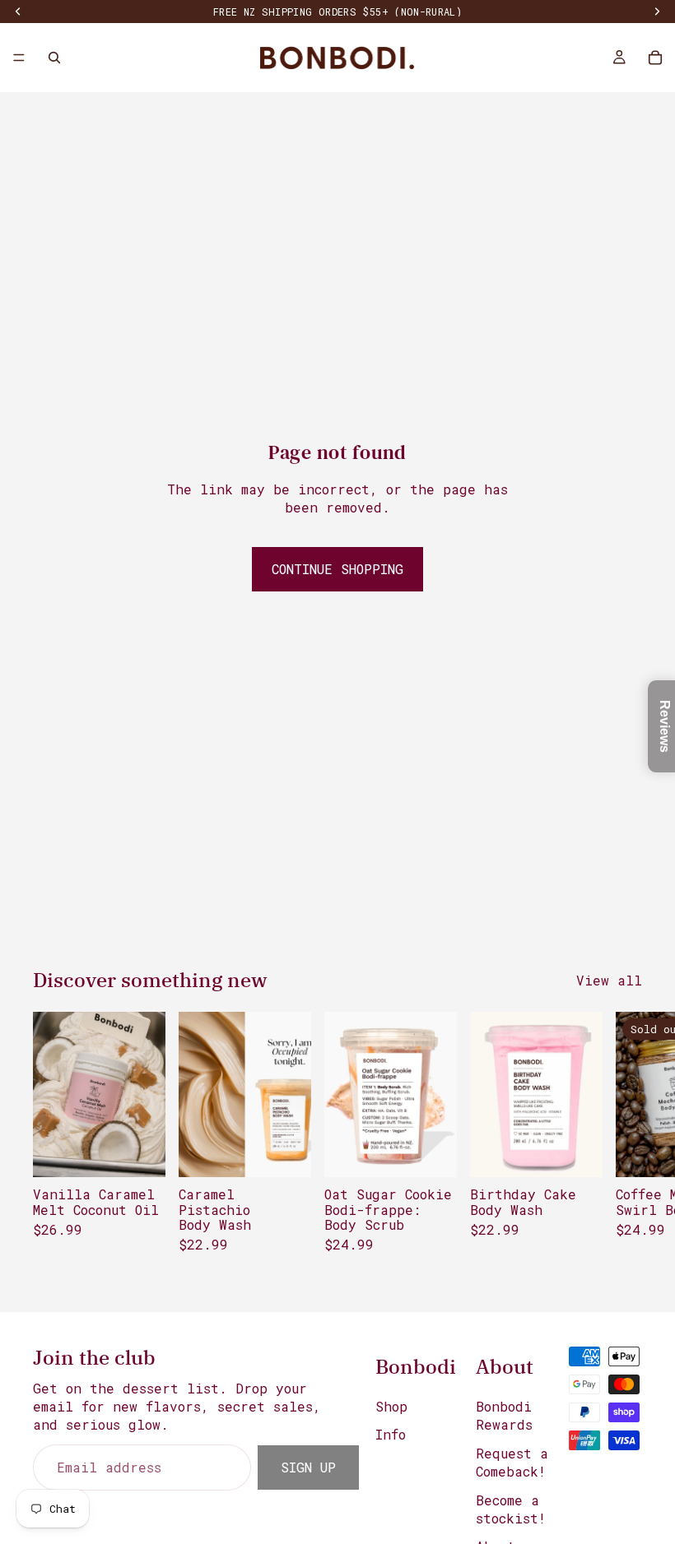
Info (390, 1434)
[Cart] (655, 57)
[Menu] (19, 58)
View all (609, 980)
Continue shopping (337, 568)
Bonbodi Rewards (504, 1415)
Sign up (308, 1466)
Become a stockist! (511, 1508)
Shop (391, 1406)
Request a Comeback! (512, 1461)
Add (154, 1151)
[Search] (54, 57)
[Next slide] (624, 1147)
